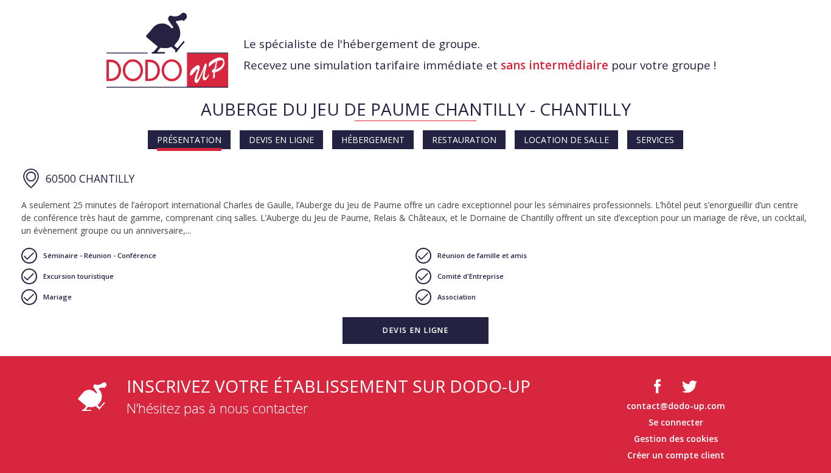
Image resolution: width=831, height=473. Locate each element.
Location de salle (566, 139)
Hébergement (373, 139)
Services (655, 139)
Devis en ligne (281, 139)
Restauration (464, 139)
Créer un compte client (676, 455)
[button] (415, 330)
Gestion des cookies (676, 438)
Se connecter (675, 422)
